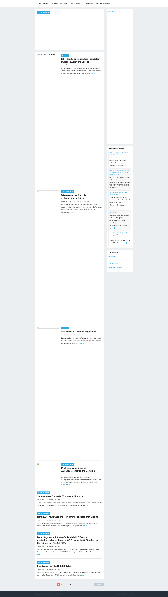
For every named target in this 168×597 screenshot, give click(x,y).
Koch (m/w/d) (113, 212)
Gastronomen (43, 3)
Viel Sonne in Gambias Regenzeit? (78, 331)
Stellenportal (75, 3)
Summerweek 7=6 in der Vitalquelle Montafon (60, 496)
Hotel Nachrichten (113, 264)
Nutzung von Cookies (103, 3)
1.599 (69, 585)
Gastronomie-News (67, 201)
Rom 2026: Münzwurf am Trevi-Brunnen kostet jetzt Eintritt (67, 517)
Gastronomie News (43, 12)
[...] (125, 165)
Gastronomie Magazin (115, 267)
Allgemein (65, 55)
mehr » (94, 73)
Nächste (99, 585)
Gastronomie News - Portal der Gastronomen (50, 594)
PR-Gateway (65, 474)
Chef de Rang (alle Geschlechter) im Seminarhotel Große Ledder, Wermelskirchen (119, 172)
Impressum (89, 3)
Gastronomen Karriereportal (116, 260)
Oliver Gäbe (64, 65)
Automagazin (112, 256)
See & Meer (63, 3)
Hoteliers (54, 3)
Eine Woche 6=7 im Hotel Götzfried (55, 566)
